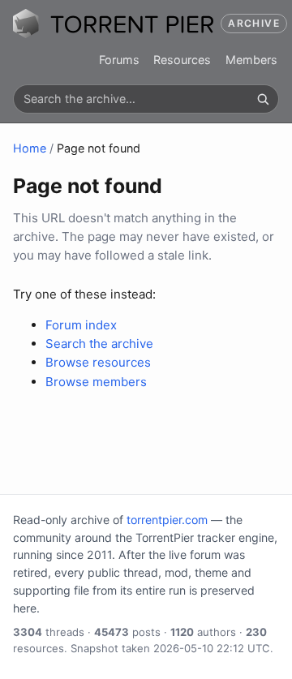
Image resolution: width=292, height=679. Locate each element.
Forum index (81, 325)
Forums (119, 60)
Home (29, 148)
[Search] (263, 99)
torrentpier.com (167, 519)
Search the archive (99, 343)
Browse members (96, 381)
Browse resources (98, 362)
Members (251, 60)
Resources (182, 60)
